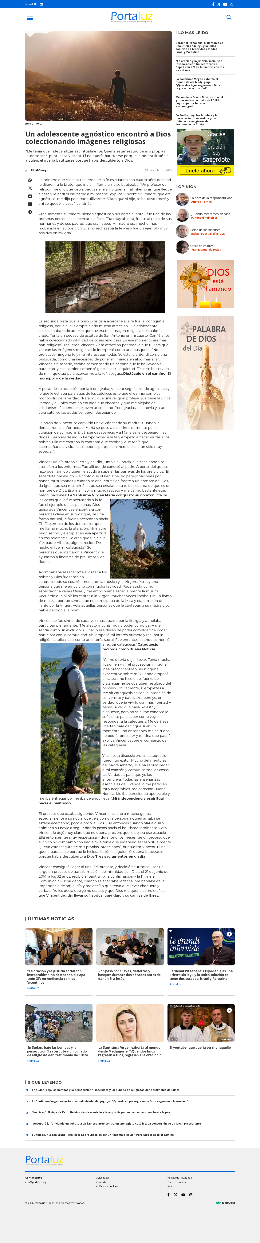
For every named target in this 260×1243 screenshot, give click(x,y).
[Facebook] (214, 4)
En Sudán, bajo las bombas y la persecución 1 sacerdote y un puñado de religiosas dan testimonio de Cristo (197, 119)
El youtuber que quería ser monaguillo (200, 1047)
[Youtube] (226, 4)
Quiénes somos (176, 1182)
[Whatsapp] (30, 180)
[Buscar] (229, 17)
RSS (169, 1186)
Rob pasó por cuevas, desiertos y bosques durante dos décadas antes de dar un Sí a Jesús (129, 975)
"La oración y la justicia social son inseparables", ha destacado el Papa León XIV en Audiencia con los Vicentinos (200, 65)
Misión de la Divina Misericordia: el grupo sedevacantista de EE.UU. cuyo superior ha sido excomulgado (199, 101)
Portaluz (33, 988)
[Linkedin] (30, 204)
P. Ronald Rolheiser (204, 217)
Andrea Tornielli (202, 201)
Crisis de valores (202, 246)
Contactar (102, 1182)
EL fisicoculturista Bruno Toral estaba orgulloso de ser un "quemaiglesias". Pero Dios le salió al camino (103, 1135)
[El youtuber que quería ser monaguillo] (201, 1023)
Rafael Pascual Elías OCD (208, 233)
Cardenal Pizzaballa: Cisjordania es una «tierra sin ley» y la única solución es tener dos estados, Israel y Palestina (199, 47)
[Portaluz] (132, 21)
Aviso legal (102, 1177)
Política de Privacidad (179, 1177)
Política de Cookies (107, 1186)
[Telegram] (30, 212)
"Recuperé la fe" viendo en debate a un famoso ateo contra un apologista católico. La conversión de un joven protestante (116, 1123)
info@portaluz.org (35, 1182)
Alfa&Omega (39, 170)
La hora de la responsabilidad (211, 198)
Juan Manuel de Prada (206, 249)
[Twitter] (219, 4)
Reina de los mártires (205, 230)
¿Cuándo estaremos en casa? (210, 214)
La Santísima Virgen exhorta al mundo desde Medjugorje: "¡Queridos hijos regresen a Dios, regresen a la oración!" (198, 83)
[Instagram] (232, 4)
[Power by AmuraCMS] (225, 1203)
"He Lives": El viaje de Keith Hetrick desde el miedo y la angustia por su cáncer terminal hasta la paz (101, 1112)
